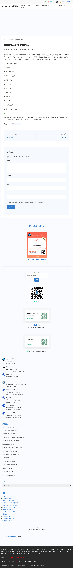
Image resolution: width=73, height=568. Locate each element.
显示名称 (9, 175)
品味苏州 (5, 503)
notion (5, 549)
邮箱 (8, 184)
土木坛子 (5, 500)
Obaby (11, 520)
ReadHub (11, 509)
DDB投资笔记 (45, 5)
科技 (63, 551)
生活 (46, 551)
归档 (65, 5)
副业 (45, 549)
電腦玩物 (5, 505)
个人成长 (10, 549)
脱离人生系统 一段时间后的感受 (13, 400)
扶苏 (7, 382)
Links (60, 5)
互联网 (20, 549)
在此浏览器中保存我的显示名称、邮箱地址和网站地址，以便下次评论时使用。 (26, 202)
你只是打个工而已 (7, 468)
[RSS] (60, 2)
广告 (69, 549)
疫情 (53, 551)
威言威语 (5, 514)
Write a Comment (32, 50)
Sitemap (42, 565)
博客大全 (11, 496)
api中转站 (8, 405)
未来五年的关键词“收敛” (8, 444)
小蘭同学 (5, 509)
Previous (11, 137)
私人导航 (30, 5)
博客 (52, 549)
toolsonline (9, 412)
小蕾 (7, 366)
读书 (56, 5)
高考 (38, 554)
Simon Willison (13, 512)
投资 (25, 551)
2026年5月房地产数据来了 (9, 461)
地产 (58, 549)
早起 (32, 551)
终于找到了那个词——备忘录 (9, 430)
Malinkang (12, 518)
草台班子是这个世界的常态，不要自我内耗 (16, 384)
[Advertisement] (36, 20)
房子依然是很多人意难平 (8, 475)
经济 (6, 554)
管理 (67, 551)
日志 (29, 551)
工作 (66, 549)
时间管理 (37, 551)
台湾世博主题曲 (12, 134)
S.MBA (7, 374)
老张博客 (5, 516)
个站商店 (5, 512)
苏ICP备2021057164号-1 (8, 561)
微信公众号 (6, 50)
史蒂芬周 (5, 498)
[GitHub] (57, 2)
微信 (2, 551)
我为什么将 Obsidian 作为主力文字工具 (12, 440)
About (22, 7)
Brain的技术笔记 (13, 505)
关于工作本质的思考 (7, 471)
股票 (20, 554)
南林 (49, 549)
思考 (6, 551)
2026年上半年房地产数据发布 (10, 451)
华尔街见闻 (12, 500)
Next (63, 137)
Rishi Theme (36, 565)
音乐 (35, 554)
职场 (13, 554)
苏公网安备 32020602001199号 (26, 561)
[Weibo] (48, 2)
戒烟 (13, 551)
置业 (9, 554)
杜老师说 (5, 507)
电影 (50, 551)
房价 (17, 551)
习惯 (16, 549)
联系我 (68, 1)
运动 (52, 5)
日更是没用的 (5, 458)
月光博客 (5, 496)
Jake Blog (12, 507)
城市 (62, 549)
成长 (9, 551)
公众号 (37, 549)
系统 (2, 554)
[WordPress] (63, 2)
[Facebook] (54, 2)
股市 (17, 554)
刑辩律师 (5, 518)
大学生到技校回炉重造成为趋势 (13, 392)
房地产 (21, 551)
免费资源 (38, 5)
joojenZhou (9, 359)
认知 (24, 554)
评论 (8, 160)
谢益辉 (11, 498)
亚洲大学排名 (16, 124)
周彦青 (11, 516)
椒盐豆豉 (5, 520)
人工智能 (25, 549)
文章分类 (22, 5)
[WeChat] (45, 2)
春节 (42, 551)
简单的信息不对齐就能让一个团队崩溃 (12, 447)
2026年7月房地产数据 (11, 361)
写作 (41, 549)
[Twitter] (51, 2)
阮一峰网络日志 (13, 503)
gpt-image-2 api (10, 389)
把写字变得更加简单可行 (12, 377)
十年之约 (36, 527)
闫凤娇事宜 (62, 134)
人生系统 (31, 549)
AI (1, 549)
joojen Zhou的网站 (9, 6)
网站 (8, 193)
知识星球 (58, 551)
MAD (10, 514)
